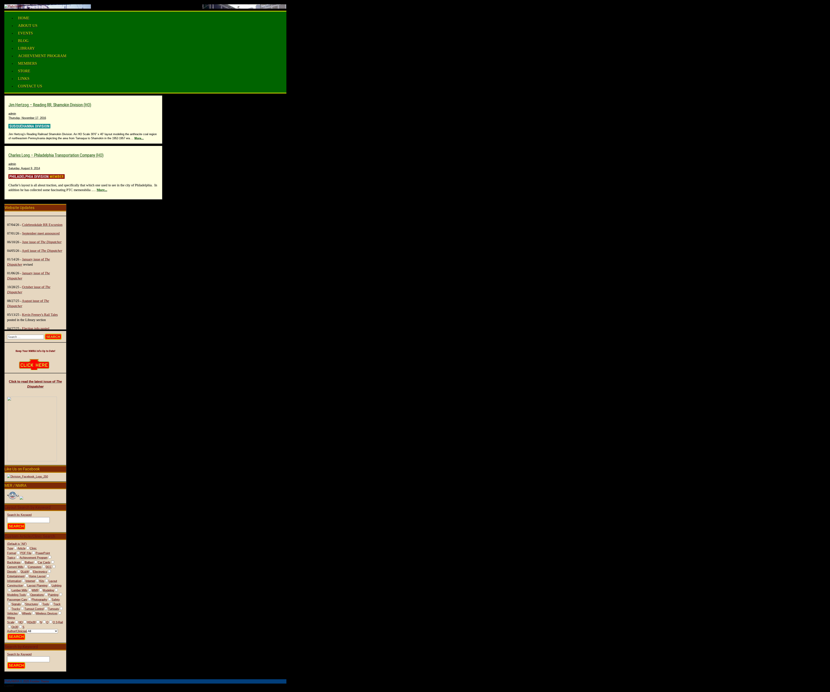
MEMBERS (27, 63)
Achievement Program (34, 557)
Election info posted (35, 328)
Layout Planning (37, 585)
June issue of (42, 242)
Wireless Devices (46, 613)
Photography (39, 599)
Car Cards (44, 562)
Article (22, 548)
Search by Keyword (19, 514)
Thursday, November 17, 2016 (27, 118)
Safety (56, 599)
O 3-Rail (58, 622)
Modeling (48, 590)
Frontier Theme (39, 681)
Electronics (40, 571)
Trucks (15, 608)
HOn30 (31, 622)
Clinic (33, 548)
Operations (37, 594)
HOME (23, 18)
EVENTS (25, 33)
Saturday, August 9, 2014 (24, 168)
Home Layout (37, 576)
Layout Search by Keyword (28, 507)
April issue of (42, 251)
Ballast (29, 562)
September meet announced (41, 233)
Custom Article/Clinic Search (30, 536)
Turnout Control (34, 608)
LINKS (23, 78)
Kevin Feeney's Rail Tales (40, 314)
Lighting (56, 585)
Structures (31, 604)
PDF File (25, 553)
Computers (35, 567)
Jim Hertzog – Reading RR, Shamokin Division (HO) (49, 104)
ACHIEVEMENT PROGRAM (42, 56)
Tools (45, 604)
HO (21, 622)
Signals (16, 604)
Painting (53, 594)
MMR (35, 590)
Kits (41, 581)
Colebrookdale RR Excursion (42, 225)
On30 (14, 627)
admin (12, 113)
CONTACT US (30, 86)
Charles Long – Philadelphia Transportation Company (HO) (56, 155)
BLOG (23, 40)
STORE (24, 71)
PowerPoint (43, 553)
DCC (49, 567)
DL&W (25, 571)
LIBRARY (26, 48)
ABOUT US (27, 25)
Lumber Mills (19, 590)
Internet (30, 581)
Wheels (26, 613)
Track (57, 604)
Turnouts (53, 608)
